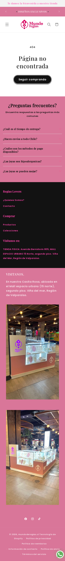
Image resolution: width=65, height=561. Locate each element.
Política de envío (50, 549)
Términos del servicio (34, 554)
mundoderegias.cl (28, 534)
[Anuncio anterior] (6, 11)
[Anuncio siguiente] (59, 11)
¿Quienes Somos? (13, 200)
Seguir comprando (32, 79)
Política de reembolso (34, 543)
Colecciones (10, 230)
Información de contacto (22, 549)
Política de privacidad (38, 538)
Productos (9, 224)
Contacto (9, 206)
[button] (7, 24)
